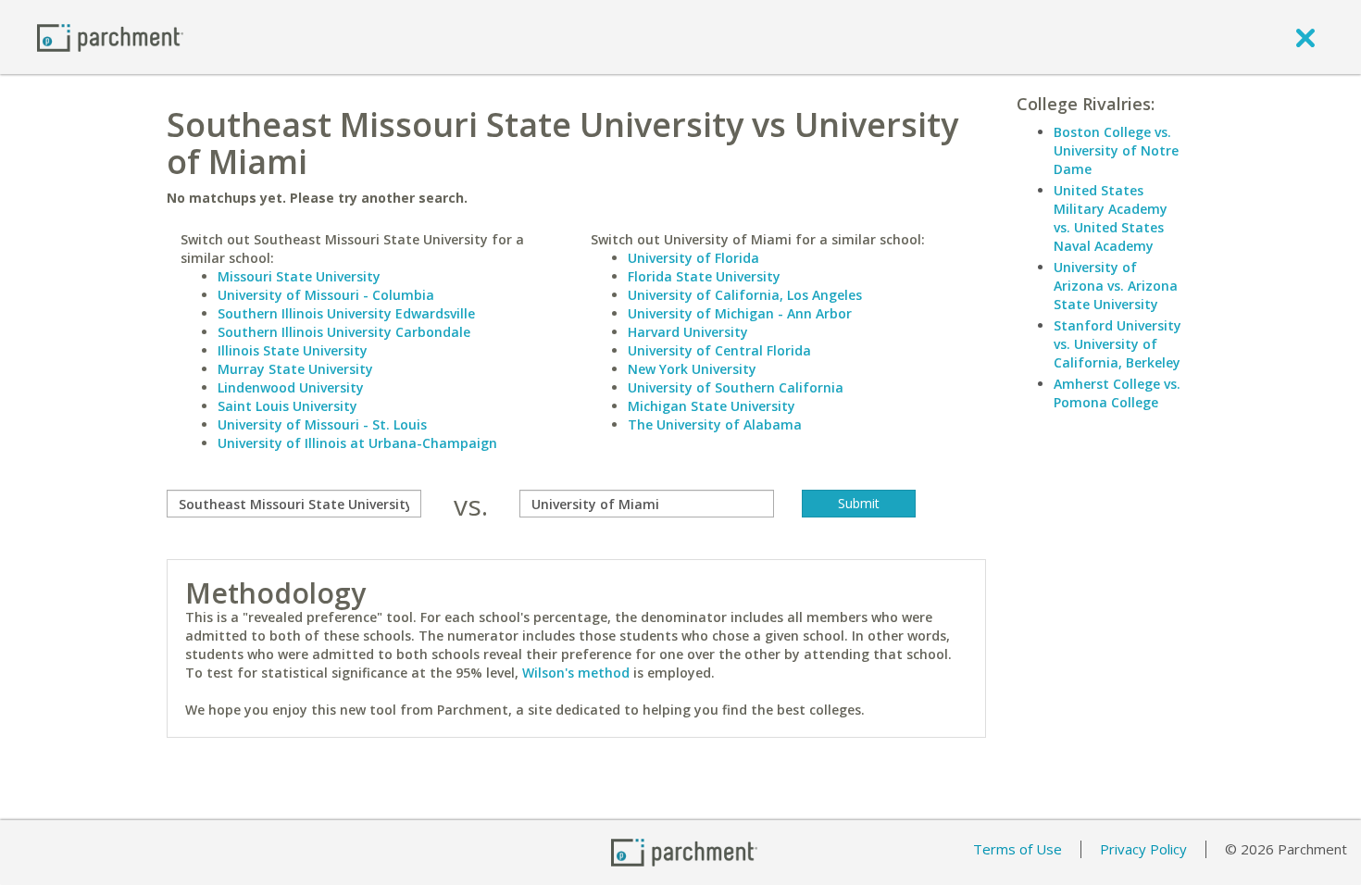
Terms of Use (1017, 849)
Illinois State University (293, 350)
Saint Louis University (287, 406)
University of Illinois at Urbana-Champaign (357, 443)
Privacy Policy (1143, 849)
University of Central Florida (719, 350)
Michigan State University (711, 406)
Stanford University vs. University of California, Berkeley (1117, 344)
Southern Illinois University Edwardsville (346, 313)
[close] (1305, 37)
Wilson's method (576, 672)
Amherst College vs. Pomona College (1117, 393)
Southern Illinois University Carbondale (344, 332)
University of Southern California (735, 387)
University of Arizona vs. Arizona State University (1116, 285)
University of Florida (693, 258)
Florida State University (704, 276)
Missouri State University (299, 276)
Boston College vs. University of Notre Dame (1116, 150)
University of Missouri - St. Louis (322, 424)
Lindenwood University (291, 387)
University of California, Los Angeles (745, 295)
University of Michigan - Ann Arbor (740, 313)
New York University (692, 369)
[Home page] (110, 36)
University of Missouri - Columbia (326, 295)
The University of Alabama (715, 424)
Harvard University (688, 332)
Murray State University (295, 369)
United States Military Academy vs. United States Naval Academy (1110, 218)
